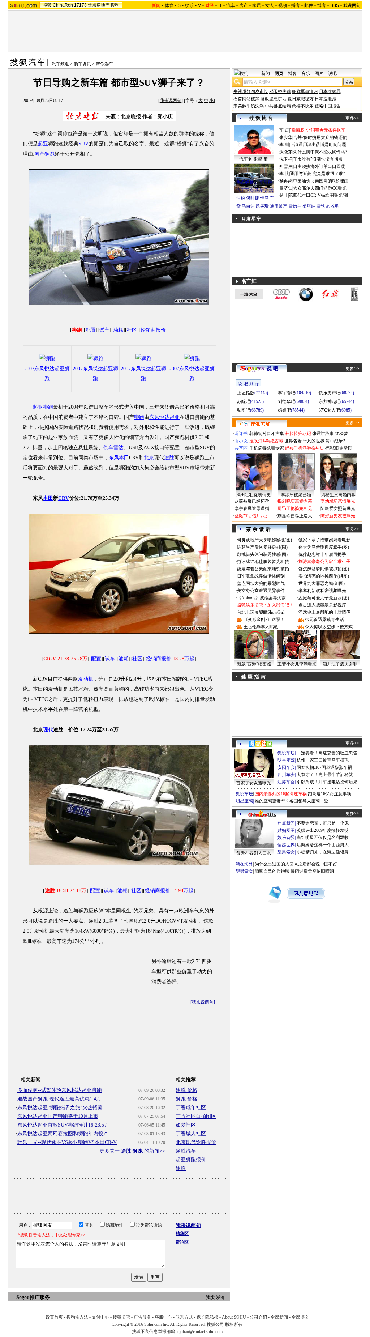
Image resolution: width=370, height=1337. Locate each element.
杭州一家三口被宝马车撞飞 (323, 760)
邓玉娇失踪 (280, 91)
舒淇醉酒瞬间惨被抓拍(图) (323, 568)
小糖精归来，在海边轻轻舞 (323, 852)
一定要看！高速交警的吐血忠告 (327, 752)
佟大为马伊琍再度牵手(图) (323, 547)
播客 (295, 5)
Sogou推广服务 (33, 1297)
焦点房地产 (98, 5)
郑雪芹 (285, 166)
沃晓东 (285, 151)
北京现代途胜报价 (196, 1142)
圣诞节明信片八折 (252, 515)
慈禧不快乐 (303, 105)
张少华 (285, 137)
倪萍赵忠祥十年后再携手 (322, 554)
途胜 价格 (186, 1090)
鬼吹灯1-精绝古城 (266, 440)
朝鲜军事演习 (305, 91)
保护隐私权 (207, 1317)
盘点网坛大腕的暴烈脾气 (261, 583)
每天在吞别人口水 (253, 853)
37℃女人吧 (329, 410)
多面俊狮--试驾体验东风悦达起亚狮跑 (59, 1090)
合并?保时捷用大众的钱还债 (320, 137)
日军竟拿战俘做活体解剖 (261, 576)
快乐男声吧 (329, 392)
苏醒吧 (243, 401)
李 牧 (284, 173)
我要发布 (216, 1297)
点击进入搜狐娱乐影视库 (322, 605)
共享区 (241, 448)
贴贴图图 (286, 830)
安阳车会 (286, 767)
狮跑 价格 (186, 1099)
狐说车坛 (286, 752)
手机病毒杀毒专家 (266, 448)
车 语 (284, 130)
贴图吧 (243, 410)
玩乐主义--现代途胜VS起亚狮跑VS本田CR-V (67, 1142)
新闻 (265, 73)
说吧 (332, 73)
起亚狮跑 (43, 407)
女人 (269, 5)
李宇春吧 (286, 392)
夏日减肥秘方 (301, 98)
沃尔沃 (261, 190)
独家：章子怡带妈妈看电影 (324, 539)
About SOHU (234, 1317)
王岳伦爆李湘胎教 (261, 626)
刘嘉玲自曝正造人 (295, 515)
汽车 (230, 5)
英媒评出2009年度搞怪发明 (323, 830)
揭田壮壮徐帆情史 (253, 494)
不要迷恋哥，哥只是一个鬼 (323, 823)
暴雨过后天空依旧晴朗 (312, 871)
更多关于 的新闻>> (132, 1151)
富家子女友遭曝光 (253, 782)
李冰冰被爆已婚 (296, 494)
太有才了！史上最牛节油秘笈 (325, 774)
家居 (256, 5)
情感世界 (286, 844)
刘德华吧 (286, 401)
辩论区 (182, 1242)
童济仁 (285, 188)
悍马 (264, 198)
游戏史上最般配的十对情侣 (324, 612)
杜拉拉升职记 (298, 433)
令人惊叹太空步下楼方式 (329, 626)
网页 (279, 73)
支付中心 (100, 1317)
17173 (80, 5)
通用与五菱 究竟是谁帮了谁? (317, 173)
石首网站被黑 (246, 98)
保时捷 (252, 198)
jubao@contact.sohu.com (201, 1331)
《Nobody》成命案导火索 (261, 597)
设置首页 (54, 1317)
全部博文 (300, 1317)
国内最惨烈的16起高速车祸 (281, 793)
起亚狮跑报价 (191, 1159)
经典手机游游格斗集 (304, 448)
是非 (283, 195)
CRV (63, 498)
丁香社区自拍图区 (196, 1116)
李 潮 (284, 144)
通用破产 (278, 206)
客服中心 (163, 1317)
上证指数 (245, 392)
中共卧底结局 (278, 105)
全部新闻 (279, 1317)
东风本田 (119, 457)
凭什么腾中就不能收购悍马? (320, 151)
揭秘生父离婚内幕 (338, 494)
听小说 (241, 440)
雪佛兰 (294, 206)
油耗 (118, 330)
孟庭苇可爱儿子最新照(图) (323, 597)
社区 (132, 330)
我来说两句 (170, 100)
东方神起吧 (329, 401)
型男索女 (286, 852)
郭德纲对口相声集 (266, 433)
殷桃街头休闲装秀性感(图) (262, 554)
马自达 (248, 206)
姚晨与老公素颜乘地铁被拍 (263, 568)
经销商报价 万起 (170, 658)
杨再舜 (285, 180)
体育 (169, 5)
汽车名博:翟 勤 (253, 159)
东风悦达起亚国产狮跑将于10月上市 (57, 1116)
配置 (91, 330)
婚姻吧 (284, 410)
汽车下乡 (245, 190)
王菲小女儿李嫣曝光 (297, 664)
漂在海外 (244, 864)
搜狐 (47, 5)
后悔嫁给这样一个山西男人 (323, 844)
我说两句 (352, 5)
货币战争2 (335, 440)
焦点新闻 (286, 823)
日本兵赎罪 (330, 91)
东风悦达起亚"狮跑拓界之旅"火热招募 (60, 1107)
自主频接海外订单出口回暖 (319, 166)
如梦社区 (186, 1125)
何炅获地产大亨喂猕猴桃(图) (264, 539)
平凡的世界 (313, 440)
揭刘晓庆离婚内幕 (295, 501)
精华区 (182, 1233)
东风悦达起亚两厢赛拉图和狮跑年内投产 (62, 1133)
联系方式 (184, 1317)
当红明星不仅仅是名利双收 (323, 837)
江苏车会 (286, 781)
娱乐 (189, 5)
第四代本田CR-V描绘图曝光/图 (318, 195)
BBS (334, 5)
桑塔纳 (308, 206)
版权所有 (233, 1324)
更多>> (352, 118)
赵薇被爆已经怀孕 (252, 501)
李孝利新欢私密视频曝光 (322, 590)
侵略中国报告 (328, 105)
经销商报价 (153, 330)
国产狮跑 (44, 154)
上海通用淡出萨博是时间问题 (318, 144)
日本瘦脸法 (325, 98)
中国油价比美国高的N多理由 (320, 180)
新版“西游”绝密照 (254, 664)
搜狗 (115, 5)
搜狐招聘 (121, 1317)
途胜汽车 (186, 1151)
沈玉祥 (285, 159)
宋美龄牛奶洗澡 (248, 105)
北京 (149, 457)
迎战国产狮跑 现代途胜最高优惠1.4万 (59, 1099)
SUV (83, 143)
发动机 (85, 679)
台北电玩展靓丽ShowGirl (260, 612)
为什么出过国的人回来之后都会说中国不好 (296, 864)
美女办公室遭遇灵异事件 (261, 590)
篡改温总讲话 (274, 98)
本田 (48, 498)
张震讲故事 (323, 433)
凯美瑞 (262, 206)
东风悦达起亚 (164, 417)
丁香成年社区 (191, 1107)
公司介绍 (258, 1317)
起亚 (43, 143)
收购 (335, 206)
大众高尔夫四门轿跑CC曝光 (320, 188)
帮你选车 (104, 64)
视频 (282, 5)
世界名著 (293, 440)
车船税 (265, 182)
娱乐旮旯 (286, 837)
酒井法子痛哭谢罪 (340, 664)
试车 (104, 330)
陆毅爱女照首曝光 (337, 508)
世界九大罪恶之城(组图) (321, 583)
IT (220, 5)
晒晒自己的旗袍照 (272, 871)
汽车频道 (60, 64)
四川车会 (286, 774)
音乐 (305, 73)
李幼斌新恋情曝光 (337, 501)
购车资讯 (82, 64)
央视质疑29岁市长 (250, 91)
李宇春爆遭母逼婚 (252, 508)
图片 (319, 73)
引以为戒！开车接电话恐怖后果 (327, 781)
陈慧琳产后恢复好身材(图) (262, 547)
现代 (48, 729)
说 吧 (272, 368)
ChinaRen (63, 5)
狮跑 (139, 417)
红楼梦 (341, 433)
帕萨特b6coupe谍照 (254, 175)
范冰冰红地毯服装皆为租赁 (263, 561)
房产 (243, 5)
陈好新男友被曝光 (337, 515)
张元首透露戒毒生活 (324, 619)
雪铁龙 (323, 206)
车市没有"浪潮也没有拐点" (318, 159)
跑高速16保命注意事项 (329, 793)
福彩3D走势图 (338, 448)
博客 (321, 5)
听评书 (241, 433)
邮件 (308, 5)
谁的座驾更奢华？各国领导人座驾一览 (291, 801)
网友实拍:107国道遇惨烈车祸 (324, 767)
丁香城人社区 (191, 1133)
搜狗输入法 (77, 1317)
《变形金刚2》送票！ (264, 619)
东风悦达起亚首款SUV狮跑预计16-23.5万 (63, 1125)
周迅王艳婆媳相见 (295, 508)
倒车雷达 (113, 447)
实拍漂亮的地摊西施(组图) (323, 576)
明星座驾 (286, 760)
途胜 (169, 457)
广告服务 (142, 1317)
